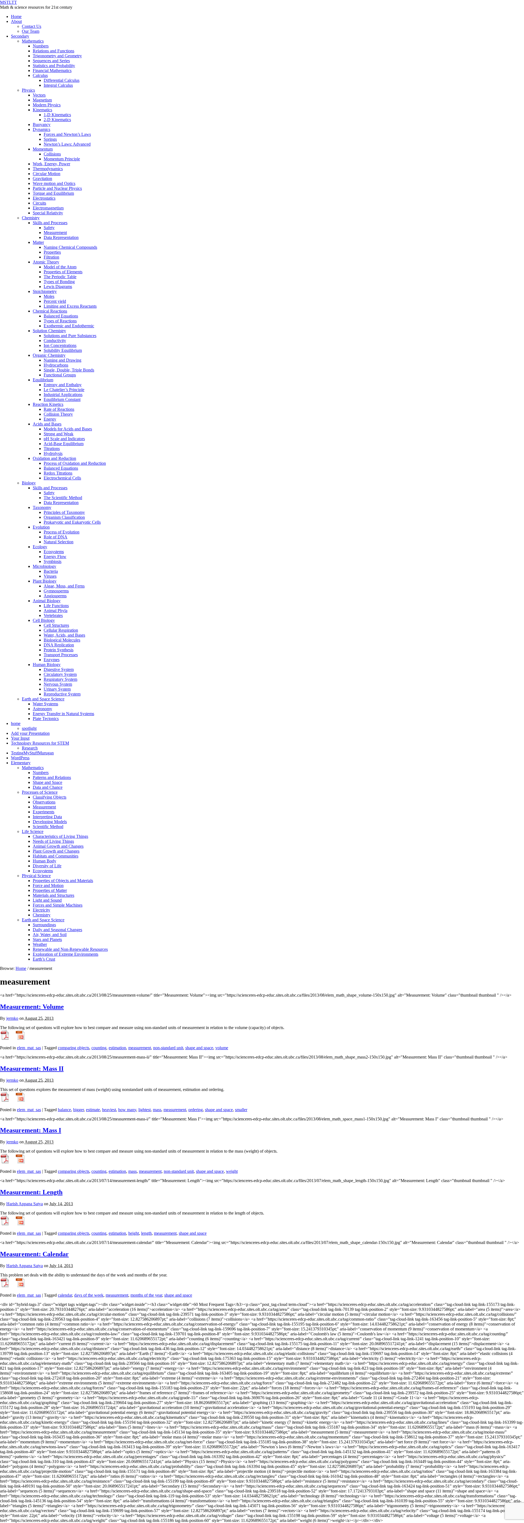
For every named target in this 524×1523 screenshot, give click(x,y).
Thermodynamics (48, 168)
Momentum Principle (62, 159)
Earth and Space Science (43, 699)
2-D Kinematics (57, 119)
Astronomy (42, 708)
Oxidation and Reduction (54, 458)
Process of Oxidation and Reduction (75, 463)
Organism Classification (64, 517)
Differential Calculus (61, 80)
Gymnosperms (56, 591)
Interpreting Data (47, 816)
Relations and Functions (53, 51)
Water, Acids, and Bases (64, 635)
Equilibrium (43, 379)
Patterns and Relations (52, 777)
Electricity (41, 910)
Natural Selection (58, 541)
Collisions (52, 154)
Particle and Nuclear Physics (57, 188)
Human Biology (47, 664)
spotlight (29, 728)
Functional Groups (60, 375)
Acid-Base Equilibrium (64, 443)
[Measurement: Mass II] (5, 1100)
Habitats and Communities (55, 856)
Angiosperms (55, 595)
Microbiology (44, 566)
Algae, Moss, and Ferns (64, 586)
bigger (78, 1109)
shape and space (199, 1047)
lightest (144, 1109)
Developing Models (50, 821)
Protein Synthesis (58, 649)
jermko (12, 1018)
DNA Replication (59, 645)
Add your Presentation (30, 733)
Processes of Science (40, 792)
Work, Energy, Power (51, 163)
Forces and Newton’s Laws (67, 134)
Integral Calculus (58, 85)
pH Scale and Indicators (64, 438)
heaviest (109, 1109)
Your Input (20, 738)
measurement (139, 1047)
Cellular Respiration (61, 630)
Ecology (40, 546)
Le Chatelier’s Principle (64, 389)
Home (16, 16)
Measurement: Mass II (32, 1068)
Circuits (39, 203)
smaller (241, 1109)
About (16, 21)
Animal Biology (47, 600)
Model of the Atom (60, 267)
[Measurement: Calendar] (5, 1286)
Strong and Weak (58, 433)
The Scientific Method (63, 497)
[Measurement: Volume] (5, 1038)
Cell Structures (56, 625)
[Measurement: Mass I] (5, 1162)
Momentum (43, 149)
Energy (50, 419)
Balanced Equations (61, 316)
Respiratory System (60, 679)
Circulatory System (60, 674)
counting (98, 1047)
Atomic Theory (46, 262)
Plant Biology (44, 581)
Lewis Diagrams (58, 286)
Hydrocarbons (56, 365)
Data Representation (61, 237)
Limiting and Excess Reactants (70, 306)
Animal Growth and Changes (58, 846)
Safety (49, 227)
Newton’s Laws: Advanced (67, 144)
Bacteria (51, 571)
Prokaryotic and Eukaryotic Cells (72, 522)
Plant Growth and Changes (56, 851)
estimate (93, 1109)
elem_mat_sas (29, 1047)
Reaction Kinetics (48, 404)
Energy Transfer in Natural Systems (63, 713)
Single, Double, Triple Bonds (69, 370)
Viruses (50, 576)
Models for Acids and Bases (68, 429)
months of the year (146, 1295)
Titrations (52, 448)
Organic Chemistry (49, 355)
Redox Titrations (58, 473)
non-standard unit (168, 1047)
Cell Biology (44, 620)
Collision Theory (58, 414)
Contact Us (31, 26)
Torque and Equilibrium (53, 193)
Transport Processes (61, 654)
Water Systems (45, 703)
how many (127, 1109)
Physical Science (36, 875)
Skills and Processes (50, 222)
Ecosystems (54, 551)
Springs (50, 139)
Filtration (51, 257)
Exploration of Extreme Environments (65, 954)
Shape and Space (47, 782)
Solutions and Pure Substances (70, 335)
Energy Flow (55, 556)
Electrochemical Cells (62, 478)
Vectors (39, 95)
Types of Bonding (59, 281)
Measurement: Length (31, 1192)
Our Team (30, 31)
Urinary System (57, 689)
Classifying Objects (49, 797)
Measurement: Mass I (30, 1130)
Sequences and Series (51, 60)
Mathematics (33, 41)
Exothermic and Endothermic (69, 325)
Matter (38, 242)
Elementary (21, 762)
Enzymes (51, 659)
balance (64, 1109)
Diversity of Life (47, 866)
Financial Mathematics (52, 70)
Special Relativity (48, 213)
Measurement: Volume (32, 1006)
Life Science (32, 831)
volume (221, 1047)
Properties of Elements (63, 271)
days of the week (88, 1295)
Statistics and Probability (54, 65)
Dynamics (41, 129)
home (15, 723)
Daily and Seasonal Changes (57, 929)
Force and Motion (48, 885)
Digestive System (59, 669)
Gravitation (42, 178)
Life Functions (56, 605)
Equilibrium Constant (62, 399)
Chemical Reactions (50, 311)
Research (30, 748)
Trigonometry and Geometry (57, 55)
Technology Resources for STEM (40, 743)
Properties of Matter (50, 890)
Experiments (43, 812)
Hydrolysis (53, 453)
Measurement (55, 232)
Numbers (41, 46)
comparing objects (73, 1047)
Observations (44, 802)
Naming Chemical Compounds (70, 247)
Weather (40, 944)
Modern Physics (47, 105)
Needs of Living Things (53, 841)
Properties (52, 252)
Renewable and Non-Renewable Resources (70, 949)
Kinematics (42, 109)
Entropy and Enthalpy (63, 384)
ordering (195, 1109)
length (146, 1233)
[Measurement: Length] (5, 1224)
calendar (65, 1295)
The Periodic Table (60, 276)
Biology (29, 483)
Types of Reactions (60, 321)
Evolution (41, 527)
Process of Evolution (61, 532)
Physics (28, 90)
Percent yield (55, 301)
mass (157, 1109)
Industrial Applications (63, 394)
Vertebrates (53, 615)
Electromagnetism (48, 208)
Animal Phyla (55, 610)
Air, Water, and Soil (50, 934)
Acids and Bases (47, 424)
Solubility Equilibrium (63, 350)
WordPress (20, 757)
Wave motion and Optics (54, 183)
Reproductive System (62, 694)
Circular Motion (46, 173)
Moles (49, 296)
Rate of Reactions (59, 409)
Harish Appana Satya (24, 1203)
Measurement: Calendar (34, 1254)
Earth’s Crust (44, 959)
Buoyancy (41, 124)
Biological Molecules (62, 640)
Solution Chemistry (49, 330)
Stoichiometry (45, 291)
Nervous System (58, 684)
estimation (117, 1047)
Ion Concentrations (60, 345)
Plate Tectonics (46, 718)
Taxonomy (42, 507)
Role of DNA (55, 537)
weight (232, 1171)
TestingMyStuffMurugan (32, 753)
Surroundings (44, 924)
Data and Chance (47, 787)
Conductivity (55, 340)
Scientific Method (48, 826)
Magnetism (42, 100)
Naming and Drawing (62, 360)
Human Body (44, 861)
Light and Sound (47, 900)
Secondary (20, 36)
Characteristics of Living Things (60, 836)
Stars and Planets (47, 939)
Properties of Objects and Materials (63, 880)
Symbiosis (52, 561)
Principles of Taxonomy (64, 512)
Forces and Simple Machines (57, 905)
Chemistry (31, 217)
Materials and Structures (53, 895)
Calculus (40, 75)
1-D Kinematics (57, 114)
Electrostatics (44, 198)
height (133, 1233)
